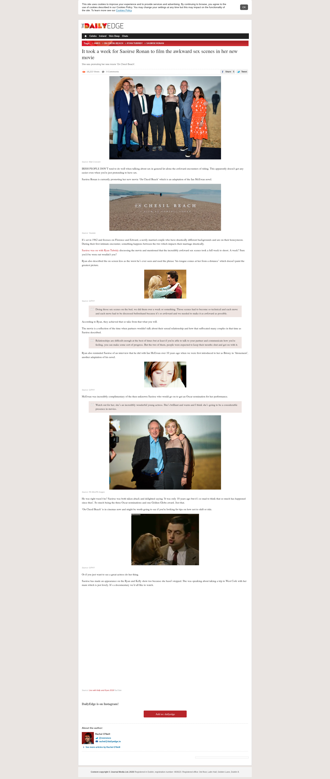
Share (229, 72)
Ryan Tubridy (135, 43)
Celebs (93, 36)
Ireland (102, 36)
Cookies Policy (124, 10)
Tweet (244, 72)
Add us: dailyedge (165, 714)
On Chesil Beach (113, 43)
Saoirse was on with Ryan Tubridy (100, 250)
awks (97, 43)
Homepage (85, 36)
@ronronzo (105, 738)
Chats (125, 36)
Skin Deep (114, 36)
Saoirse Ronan (155, 43)
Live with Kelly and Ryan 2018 (101, 690)
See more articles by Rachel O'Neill (103, 747)
